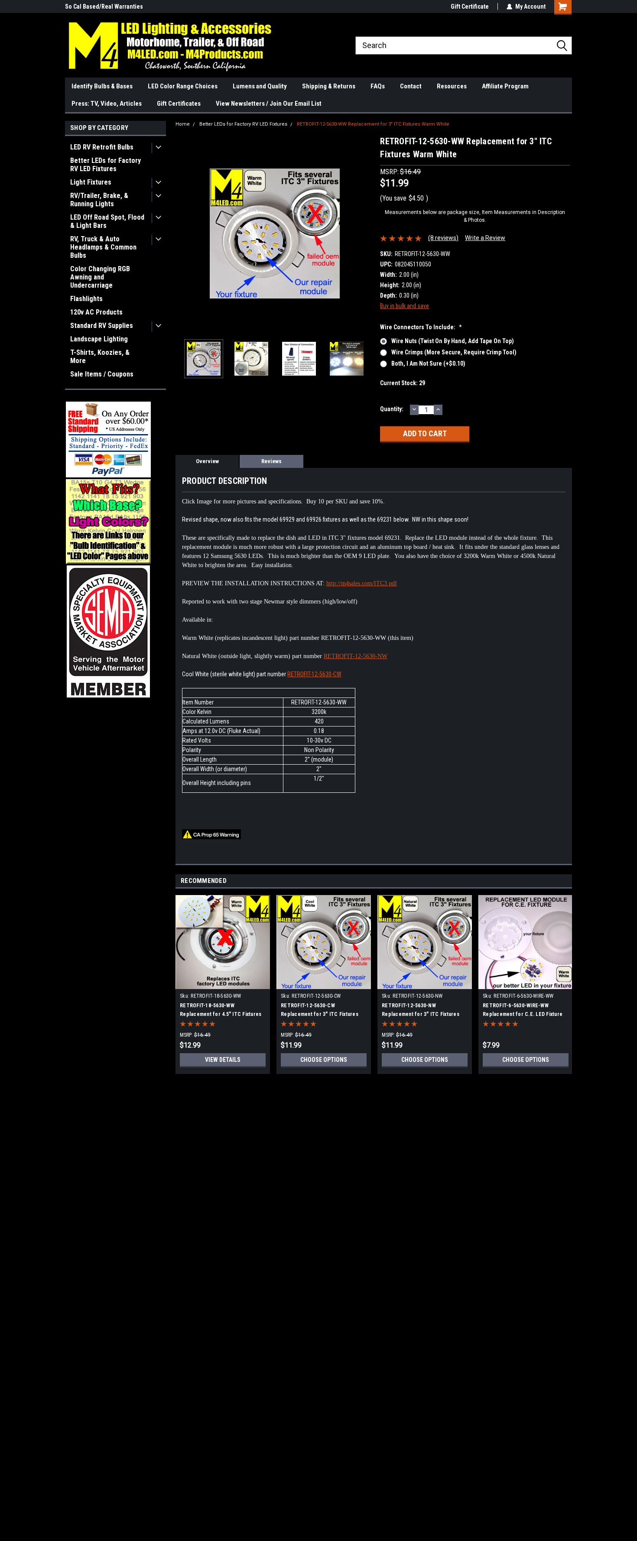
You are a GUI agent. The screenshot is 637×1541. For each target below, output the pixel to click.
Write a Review (485, 237)
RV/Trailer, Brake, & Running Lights (99, 199)
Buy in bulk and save (404, 305)
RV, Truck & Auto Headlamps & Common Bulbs (103, 247)
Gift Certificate (470, 6)
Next (365, 234)
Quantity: (391, 409)
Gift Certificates (179, 103)
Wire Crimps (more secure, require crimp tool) (454, 352)
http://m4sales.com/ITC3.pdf (361, 583)
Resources (452, 86)
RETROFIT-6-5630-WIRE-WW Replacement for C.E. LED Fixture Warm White (522, 1014)
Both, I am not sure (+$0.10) (428, 363)
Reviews (271, 461)
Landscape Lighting (99, 339)
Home (183, 124)
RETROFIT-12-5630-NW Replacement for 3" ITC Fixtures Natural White (420, 1014)
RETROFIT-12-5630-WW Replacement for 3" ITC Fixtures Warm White (373, 124)
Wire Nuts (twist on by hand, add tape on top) (452, 340)
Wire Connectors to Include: (421, 327)
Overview (207, 461)
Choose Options (323, 1059)
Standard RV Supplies (101, 325)
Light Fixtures (90, 182)
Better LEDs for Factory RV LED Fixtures (105, 164)
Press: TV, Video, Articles (107, 103)
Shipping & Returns (328, 86)
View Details (222, 1059)
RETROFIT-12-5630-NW (355, 656)
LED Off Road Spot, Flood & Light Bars (107, 221)
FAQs (377, 86)
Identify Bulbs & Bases (102, 86)
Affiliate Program (505, 86)
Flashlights (86, 299)
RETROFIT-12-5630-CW (314, 674)
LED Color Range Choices (183, 86)
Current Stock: (402, 383)
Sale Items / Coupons (101, 374)
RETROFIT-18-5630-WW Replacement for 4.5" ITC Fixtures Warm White (220, 1014)
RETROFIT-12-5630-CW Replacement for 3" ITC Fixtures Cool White (319, 1014)
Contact (411, 86)
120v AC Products (96, 312)
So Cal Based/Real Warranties (104, 6)
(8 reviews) (443, 237)
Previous (184, 234)
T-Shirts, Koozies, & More (100, 356)
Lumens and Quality (260, 86)
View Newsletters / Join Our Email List (269, 103)
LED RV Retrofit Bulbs (101, 147)
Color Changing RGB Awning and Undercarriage (100, 277)
